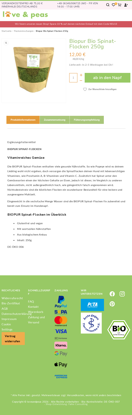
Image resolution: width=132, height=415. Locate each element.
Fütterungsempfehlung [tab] (87, 119)
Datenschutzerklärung (17, 313)
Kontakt (33, 306)
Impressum (9, 319)
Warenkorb (35, 312)
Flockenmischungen (24, 31)
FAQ (31, 301)
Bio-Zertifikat (11, 303)
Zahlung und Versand (36, 319)
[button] (107, 4)
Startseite (7, 31)
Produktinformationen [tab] (23, 119)
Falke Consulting (78, 404)
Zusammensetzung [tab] (54, 119)
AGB (5, 308)
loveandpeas (34, 401)
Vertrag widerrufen (12, 338)
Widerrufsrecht (12, 298)
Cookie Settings (7, 326)
